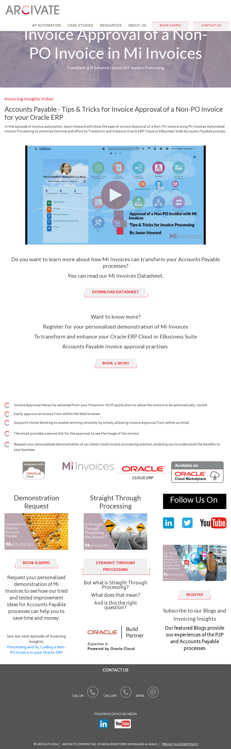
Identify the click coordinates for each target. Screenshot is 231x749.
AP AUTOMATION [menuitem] (46, 25)
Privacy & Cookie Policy (180, 744)
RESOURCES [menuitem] (111, 25)
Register (194, 594)
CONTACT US (211, 25)
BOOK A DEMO (170, 25)
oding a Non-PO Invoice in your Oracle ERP (36, 650)
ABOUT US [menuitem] (137, 25)
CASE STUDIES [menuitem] (80, 25)
